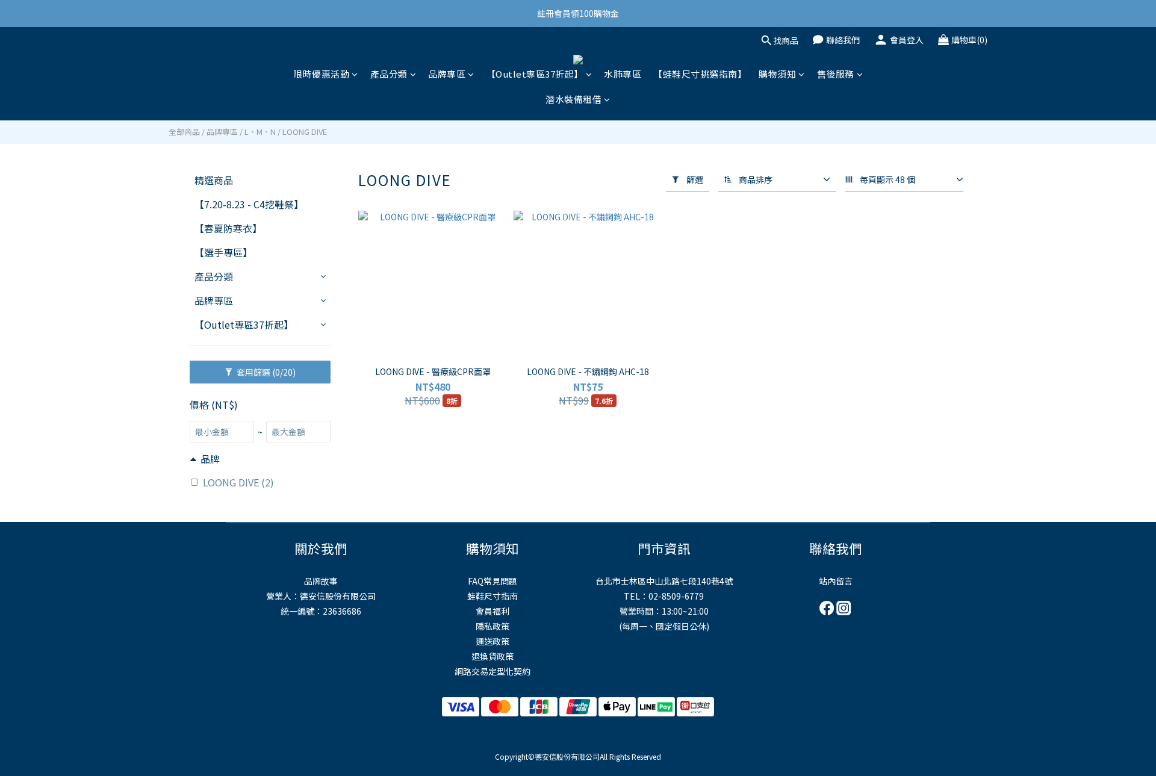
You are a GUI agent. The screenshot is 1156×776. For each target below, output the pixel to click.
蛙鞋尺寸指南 (492, 596)
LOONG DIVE (304, 131)
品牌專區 (446, 73)
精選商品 (213, 180)
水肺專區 (622, 73)
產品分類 (389, 73)
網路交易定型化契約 (492, 671)
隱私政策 (492, 626)
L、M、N (260, 131)
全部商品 (184, 131)
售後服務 (835, 73)
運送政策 (492, 641)
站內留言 (836, 581)
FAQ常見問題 (492, 581)
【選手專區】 (223, 252)
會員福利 (492, 611)
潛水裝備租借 (573, 99)
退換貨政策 (492, 656)
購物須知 (777, 73)
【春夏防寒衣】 (228, 228)
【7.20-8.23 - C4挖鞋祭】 (248, 204)
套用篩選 (265, 372)
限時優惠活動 (321, 73)
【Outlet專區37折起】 (534, 73)
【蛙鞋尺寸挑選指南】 (700, 73)
